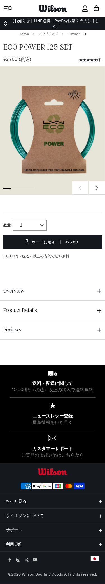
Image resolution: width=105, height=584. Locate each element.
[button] (97, 188)
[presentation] (52, 130)
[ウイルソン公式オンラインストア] (52, 471)
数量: (7, 225)
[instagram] (18, 560)
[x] (27, 560)
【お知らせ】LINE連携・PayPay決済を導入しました (54, 23)
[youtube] (35, 560)
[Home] (53, 8)
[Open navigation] (8, 8)
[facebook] (10, 560)
